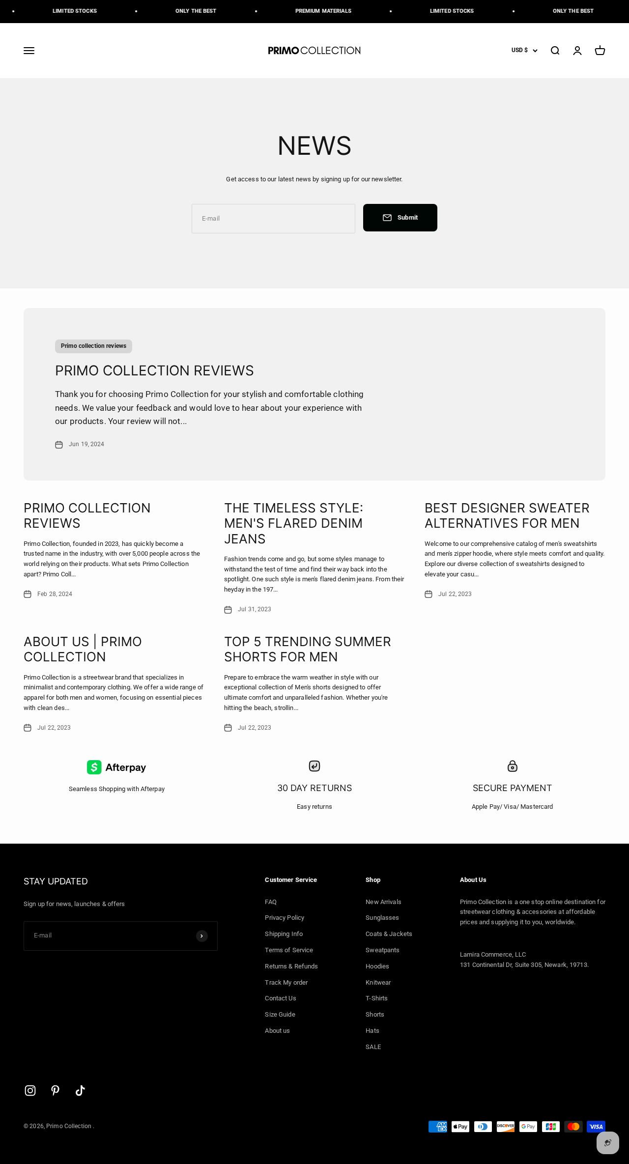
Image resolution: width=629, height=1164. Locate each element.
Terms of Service (289, 950)
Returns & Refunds (291, 966)
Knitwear (378, 982)
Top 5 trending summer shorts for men (307, 649)
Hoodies (377, 966)
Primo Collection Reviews (154, 370)
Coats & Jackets (389, 933)
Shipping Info (284, 933)
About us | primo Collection (83, 649)
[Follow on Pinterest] (55, 1090)
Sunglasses (382, 917)
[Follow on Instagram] (30, 1090)
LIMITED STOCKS (70, 11)
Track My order (286, 982)
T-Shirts (377, 998)
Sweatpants (383, 950)
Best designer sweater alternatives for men (507, 515)
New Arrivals (383, 902)
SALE (373, 1046)
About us (277, 1030)
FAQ (270, 902)
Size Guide (280, 1014)
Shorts (375, 1014)
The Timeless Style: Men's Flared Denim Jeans (293, 523)
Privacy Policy (284, 917)
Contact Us (280, 998)
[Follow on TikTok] (80, 1090)
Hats (372, 1030)
